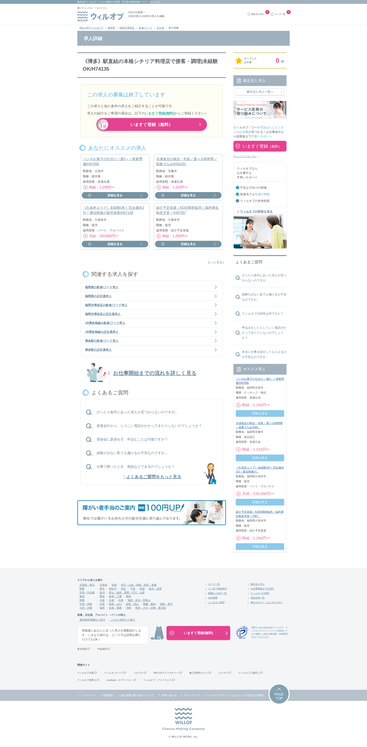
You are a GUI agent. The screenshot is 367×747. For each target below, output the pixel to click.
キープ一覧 (214, 584)
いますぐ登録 (262, 146)
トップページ (88, 695)
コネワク (138, 672)
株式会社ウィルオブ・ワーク (91, 2)
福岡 (102, 607)
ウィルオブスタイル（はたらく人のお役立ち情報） (236, 695)
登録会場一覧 (258, 597)
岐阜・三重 (115, 596)
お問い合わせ (169, 695)
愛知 (102, 596)
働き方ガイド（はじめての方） (267, 602)
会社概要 (212, 597)
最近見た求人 (258, 584)
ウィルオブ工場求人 (249, 672)
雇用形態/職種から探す (92, 619)
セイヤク (223, 672)
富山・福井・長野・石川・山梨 (127, 592)
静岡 (128, 596)
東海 (82, 596)
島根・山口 (115, 604)
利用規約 (108, 695)
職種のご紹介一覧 (217, 593)
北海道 (103, 584)
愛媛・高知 (149, 604)
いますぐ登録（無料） (151, 124)
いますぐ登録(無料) (198, 633)
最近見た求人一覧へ (260, 91)
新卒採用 (82, 649)
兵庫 (120, 600)
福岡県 (111, 27)
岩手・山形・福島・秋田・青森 (139, 584)
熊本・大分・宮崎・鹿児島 (150, 607)
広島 (102, 604)
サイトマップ (191, 695)
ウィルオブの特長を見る (256, 211)
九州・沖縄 (85, 607)
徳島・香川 (166, 604)
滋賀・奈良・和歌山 (139, 600)
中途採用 (102, 649)
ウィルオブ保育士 (86, 680)
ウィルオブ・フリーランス (157, 680)
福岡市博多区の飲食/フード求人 (106, 305)
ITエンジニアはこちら (245, 156)
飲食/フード (145, 27)
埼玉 (123, 588)
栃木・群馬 (155, 588)
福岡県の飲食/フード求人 (102, 287)
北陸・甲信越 (87, 592)
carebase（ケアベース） (120, 680)
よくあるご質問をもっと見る (153, 476)
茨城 (142, 588)
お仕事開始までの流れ (262, 588)
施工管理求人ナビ (198, 672)
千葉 (132, 588)
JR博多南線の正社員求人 (102, 332)
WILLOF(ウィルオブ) (91, 27)
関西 (82, 600)
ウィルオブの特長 (260, 593)
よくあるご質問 (216, 602)
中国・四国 (85, 604)
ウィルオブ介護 (85, 672)
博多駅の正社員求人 (98, 349)
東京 (102, 588)
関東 (82, 588)
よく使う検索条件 (217, 588)
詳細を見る (115, 195)
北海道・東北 (87, 584)
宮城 (114, 584)
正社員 (160, 27)
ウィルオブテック (113, 672)
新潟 (102, 592)
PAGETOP (279, 696)
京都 (111, 600)
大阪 (102, 600)
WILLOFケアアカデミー (166, 672)
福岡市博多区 (127, 27)
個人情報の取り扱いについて (137, 695)
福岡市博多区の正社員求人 (103, 314)
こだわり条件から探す (122, 619)
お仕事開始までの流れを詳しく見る (155, 373)
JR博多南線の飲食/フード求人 (105, 323)
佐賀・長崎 (115, 607)
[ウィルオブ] (100, 16)
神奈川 (113, 588)
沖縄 (128, 607)
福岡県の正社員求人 (98, 296)
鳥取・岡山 (132, 604)
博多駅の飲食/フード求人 (102, 340)
